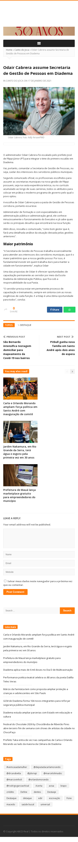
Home (9, 49)
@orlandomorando (38, 779)
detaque (27, 798)
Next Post (63, 336)
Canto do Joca (22, 49)
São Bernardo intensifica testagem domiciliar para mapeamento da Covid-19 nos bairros (17, 350)
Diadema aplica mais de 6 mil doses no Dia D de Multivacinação (38, 669)
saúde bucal (28, 804)
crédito (10, 792)
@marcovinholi (14, 779)
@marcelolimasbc (53, 773)
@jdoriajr (32, 773)
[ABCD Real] (39, 15)
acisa (51, 785)
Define (23, 792)
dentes (37, 792)
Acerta (39, 785)
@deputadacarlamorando (47, 767)
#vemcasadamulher (17, 767)
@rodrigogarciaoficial (18, 785)
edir (40, 798)
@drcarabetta (14, 773)
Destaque (25, 325)
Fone (69, 798)
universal (45, 804)
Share (55, 309)
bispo (64, 785)
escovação (54, 798)
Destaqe (51, 792)
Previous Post (16, 336)
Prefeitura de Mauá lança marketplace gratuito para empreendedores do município (19, 495)
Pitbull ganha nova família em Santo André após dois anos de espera (61, 348)
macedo (11, 804)
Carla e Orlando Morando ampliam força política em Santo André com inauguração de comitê (20, 408)
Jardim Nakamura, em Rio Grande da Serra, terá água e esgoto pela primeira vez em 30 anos (19, 452)
